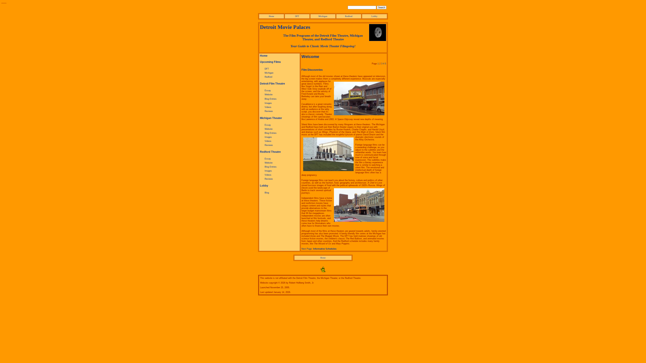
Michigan (322, 16)
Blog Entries (271, 99)
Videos (268, 107)
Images (268, 103)
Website (269, 94)
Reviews (269, 111)
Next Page (306, 249)
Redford (348, 16)
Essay (268, 90)
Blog (267, 192)
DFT (297, 16)
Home (271, 16)
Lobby (374, 16)
